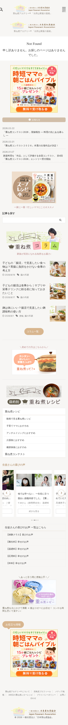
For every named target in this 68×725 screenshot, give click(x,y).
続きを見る (34, 511)
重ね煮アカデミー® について (17, 691)
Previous (7, 493)
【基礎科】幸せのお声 (17, 548)
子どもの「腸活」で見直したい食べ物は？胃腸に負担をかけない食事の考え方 (23, 266)
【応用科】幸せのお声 (17, 556)
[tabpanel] (34, 493)
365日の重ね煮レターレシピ (20, 695)
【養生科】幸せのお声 (17, 541)
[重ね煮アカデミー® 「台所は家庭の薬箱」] (32, 9)
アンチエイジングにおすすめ (20, 433)
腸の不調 (25, 274)
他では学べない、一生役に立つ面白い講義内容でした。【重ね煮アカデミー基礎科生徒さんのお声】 (33, 496)
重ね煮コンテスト (15, 454)
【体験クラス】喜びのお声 (19, 534)
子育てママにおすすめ (17, 425)
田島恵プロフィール (42, 691)
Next (61, 493)
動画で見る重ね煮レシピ (18, 418)
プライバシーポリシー (46, 695)
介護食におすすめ (15, 440)
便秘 (21, 316)
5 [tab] (38, 520)
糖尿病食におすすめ (16, 447)
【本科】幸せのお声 (16, 563)
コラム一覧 (33, 331)
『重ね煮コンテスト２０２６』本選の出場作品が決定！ (31, 145)
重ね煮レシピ (12, 411)
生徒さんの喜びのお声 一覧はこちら (25, 527)
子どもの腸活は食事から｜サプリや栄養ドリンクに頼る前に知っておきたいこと (23, 289)
